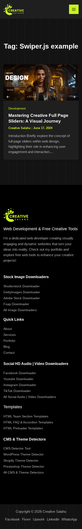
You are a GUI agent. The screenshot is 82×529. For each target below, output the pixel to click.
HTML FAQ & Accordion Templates (28, 422)
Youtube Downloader (18, 379)
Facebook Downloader (19, 373)
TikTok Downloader (17, 391)
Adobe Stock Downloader (21, 298)
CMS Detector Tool (17, 448)
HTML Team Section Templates (25, 416)
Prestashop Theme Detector (23, 466)
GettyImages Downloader (21, 292)
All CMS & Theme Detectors (23, 472)
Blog (6, 346)
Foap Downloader (16, 304)
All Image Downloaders (20, 310)
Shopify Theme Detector (20, 460)
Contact (9, 352)
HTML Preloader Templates (23, 428)
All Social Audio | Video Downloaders (29, 397)
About (7, 329)
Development (17, 108)
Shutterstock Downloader (21, 286)
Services (9, 335)
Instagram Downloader (19, 385)
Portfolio (9, 341)
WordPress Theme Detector (23, 454)
